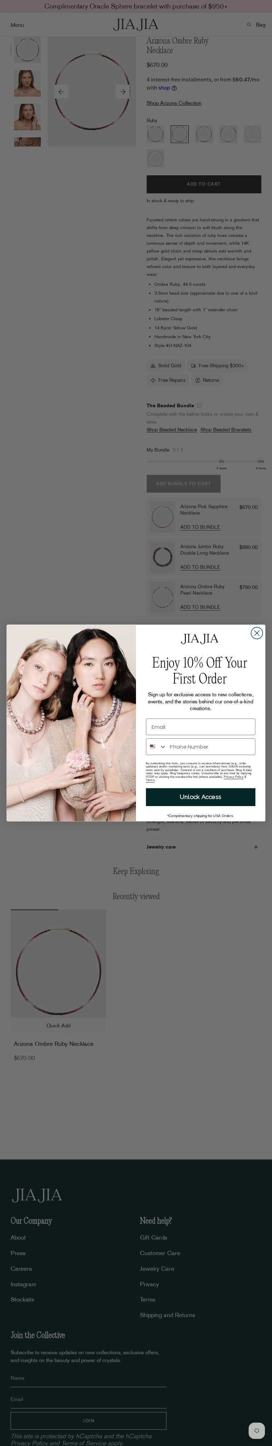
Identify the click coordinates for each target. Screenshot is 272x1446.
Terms (150, 780)
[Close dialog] (257, 633)
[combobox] (156, 747)
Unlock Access (201, 797)
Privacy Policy (233, 776)
